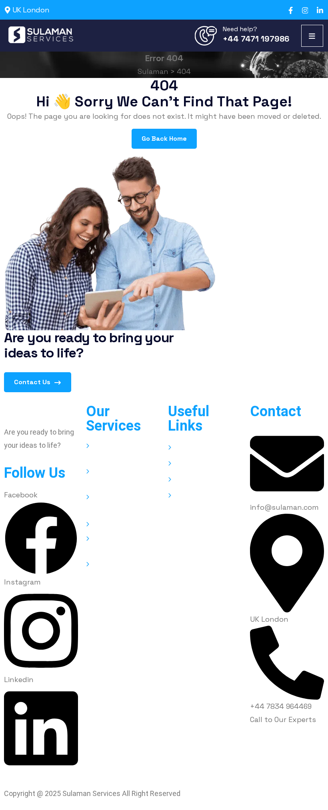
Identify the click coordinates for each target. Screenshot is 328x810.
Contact (188, 496)
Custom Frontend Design (120, 570)
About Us (189, 464)
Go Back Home (164, 138)
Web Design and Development (117, 452)
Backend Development (114, 503)
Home (184, 448)
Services (188, 480)
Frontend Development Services (127, 545)
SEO (99, 525)
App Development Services (121, 477)
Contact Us (33, 382)
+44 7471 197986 (256, 39)
